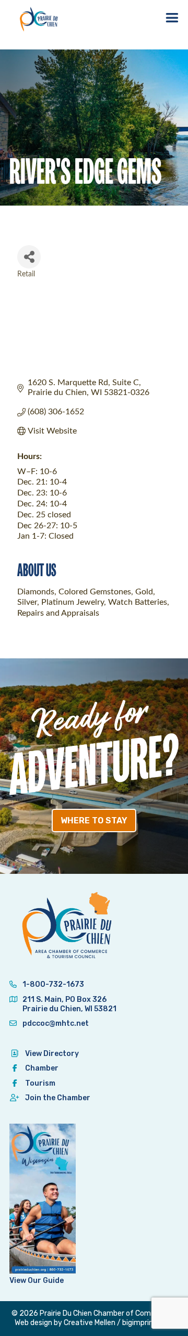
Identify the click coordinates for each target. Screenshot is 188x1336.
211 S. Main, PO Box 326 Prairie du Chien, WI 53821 (69, 1004)
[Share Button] (29, 257)
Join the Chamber (57, 1097)
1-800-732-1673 (52, 984)
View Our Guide (36, 1280)
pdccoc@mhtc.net (55, 1023)
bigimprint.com (147, 1322)
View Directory (52, 1053)
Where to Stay (94, 820)
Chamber (41, 1068)
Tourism (40, 1083)
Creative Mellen (89, 1322)
